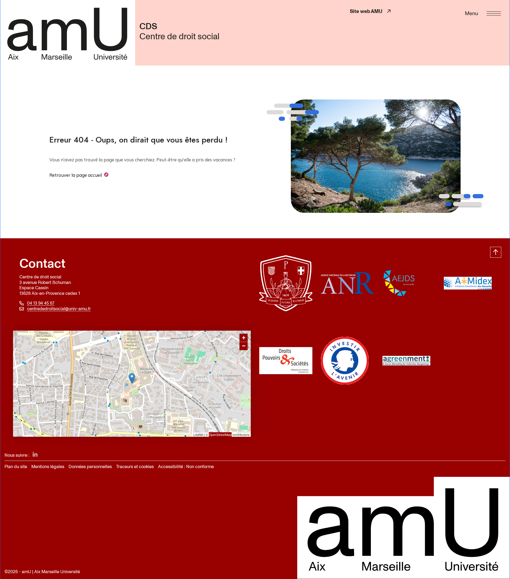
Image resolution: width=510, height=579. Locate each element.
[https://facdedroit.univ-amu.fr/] (285, 283)
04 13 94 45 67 (40, 303)
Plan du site (16, 467)
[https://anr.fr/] (347, 283)
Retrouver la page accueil (75, 175)
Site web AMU (371, 11)
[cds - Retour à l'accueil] (67, 33)
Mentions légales (47, 467)
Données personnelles (90, 467)
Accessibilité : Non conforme (186, 467)
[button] (132, 378)
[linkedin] (35, 455)
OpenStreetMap (220, 434)
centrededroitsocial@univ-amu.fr (59, 309)
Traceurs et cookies (135, 467)
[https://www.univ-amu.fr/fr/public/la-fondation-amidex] (470, 283)
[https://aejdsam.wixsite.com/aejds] (409, 283)
